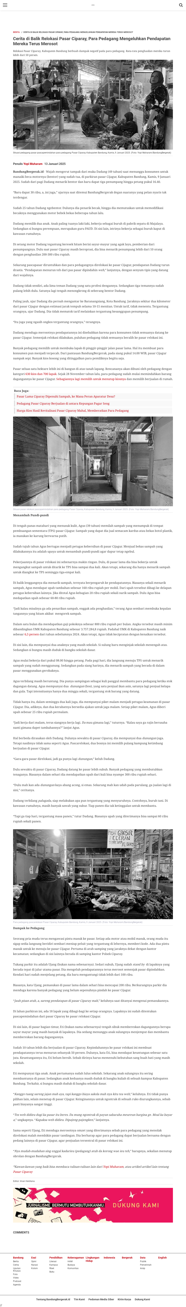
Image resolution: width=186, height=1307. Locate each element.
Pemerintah (145, 1265)
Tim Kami (79, 1299)
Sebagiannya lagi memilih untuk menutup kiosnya (91, 379)
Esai (33, 1257)
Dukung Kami (142, 1299)
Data (142, 1257)
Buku (51, 1272)
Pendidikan (55, 1257)
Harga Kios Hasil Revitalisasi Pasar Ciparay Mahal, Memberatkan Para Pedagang (73, 411)
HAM (70, 1261)
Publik (143, 1261)
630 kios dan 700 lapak (40, 374)
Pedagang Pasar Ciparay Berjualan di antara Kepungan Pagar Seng (63, 403)
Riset (51, 1268)
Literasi (52, 1261)
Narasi (34, 1265)
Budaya (71, 1265)
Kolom (34, 1268)
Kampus (53, 1265)
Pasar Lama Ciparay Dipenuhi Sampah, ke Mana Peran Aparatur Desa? (66, 396)
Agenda (17, 1284)
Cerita (16, 1265)
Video (16, 1277)
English (162, 1257)
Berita (16, 32)
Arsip (142, 1268)
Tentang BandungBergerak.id (53, 1299)
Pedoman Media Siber (101, 1299)
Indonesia (109, 1257)
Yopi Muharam (33, 164)
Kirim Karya (124, 1299)
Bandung (18, 1257)
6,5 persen (32, 634)
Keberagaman (76, 1257)
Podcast (17, 1281)
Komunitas (73, 1268)
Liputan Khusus (17, 1269)
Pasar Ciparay (23, 1172)
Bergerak (127, 1257)
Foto (15, 1274)
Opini (33, 1261)
